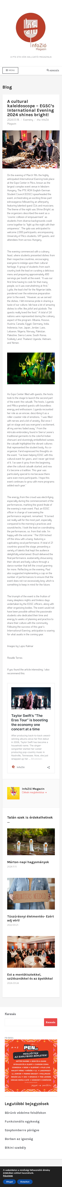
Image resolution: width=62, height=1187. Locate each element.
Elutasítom (24, 1182)
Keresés (10, 1014)
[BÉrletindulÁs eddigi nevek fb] (31, 1065)
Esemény (28, 119)
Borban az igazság (19, 1139)
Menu (11, 70)
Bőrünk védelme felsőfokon (25, 1113)
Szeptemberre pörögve (22, 1130)
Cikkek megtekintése (33, 792)
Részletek (8, 1175)
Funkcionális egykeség (22, 1121)
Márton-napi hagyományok (28, 862)
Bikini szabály (15, 1147)
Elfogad (9, 1182)
